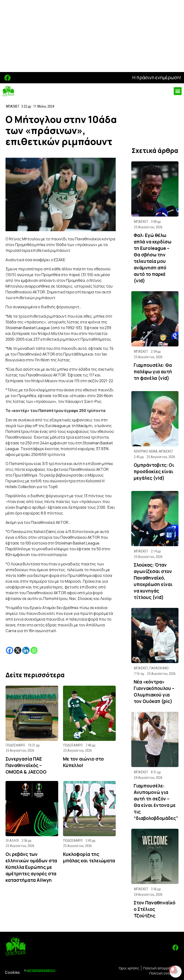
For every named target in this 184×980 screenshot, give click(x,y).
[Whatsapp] (34, 650)
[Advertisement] (92, 36)
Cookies (12, 972)
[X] (17, 650)
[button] (178, 91)
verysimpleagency (40, 970)
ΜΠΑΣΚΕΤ (12, 106)
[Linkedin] (25, 650)
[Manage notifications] (173, 969)
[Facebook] (7, 77)
